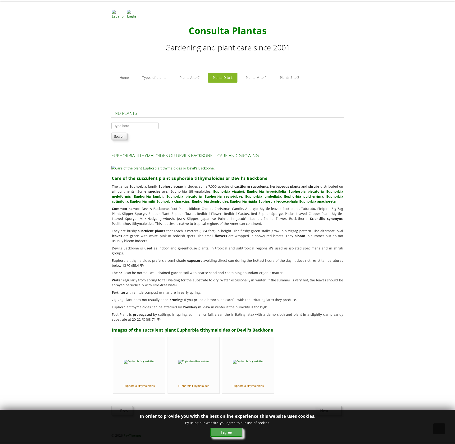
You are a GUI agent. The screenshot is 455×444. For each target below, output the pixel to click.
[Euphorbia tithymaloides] (139, 361)
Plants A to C (190, 77)
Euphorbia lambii (148, 196)
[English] (134, 14)
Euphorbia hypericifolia (266, 191)
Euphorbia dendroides (210, 201)
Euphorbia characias (172, 201)
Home (124, 77)
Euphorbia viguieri (228, 191)
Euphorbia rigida (243, 201)
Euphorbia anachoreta (317, 201)
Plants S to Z (289, 77)
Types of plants (154, 77)
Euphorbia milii (142, 201)
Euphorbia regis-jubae (223, 196)
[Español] (119, 14)
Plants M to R (256, 77)
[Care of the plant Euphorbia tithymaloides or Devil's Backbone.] (163, 167)
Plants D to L (222, 77)
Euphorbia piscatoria (306, 191)
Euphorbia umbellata (263, 196)
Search (119, 136)
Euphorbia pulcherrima (303, 196)
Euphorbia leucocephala (278, 201)
